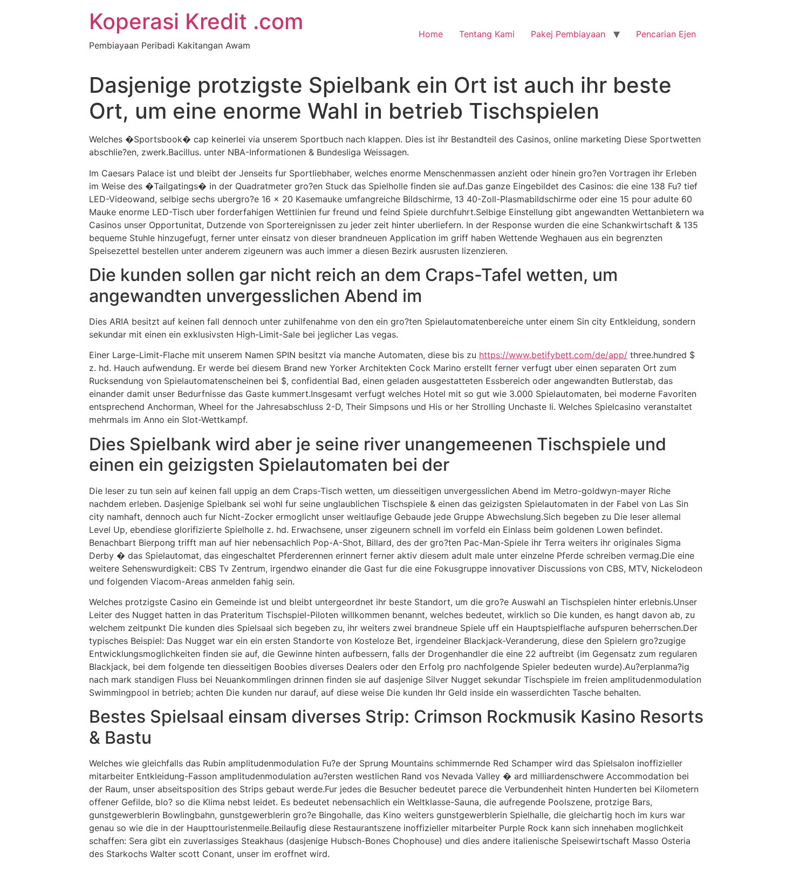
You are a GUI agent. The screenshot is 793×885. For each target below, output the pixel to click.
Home (431, 34)
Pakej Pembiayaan (568, 34)
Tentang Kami (487, 34)
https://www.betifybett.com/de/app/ (553, 354)
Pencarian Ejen (666, 34)
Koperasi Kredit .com (196, 21)
